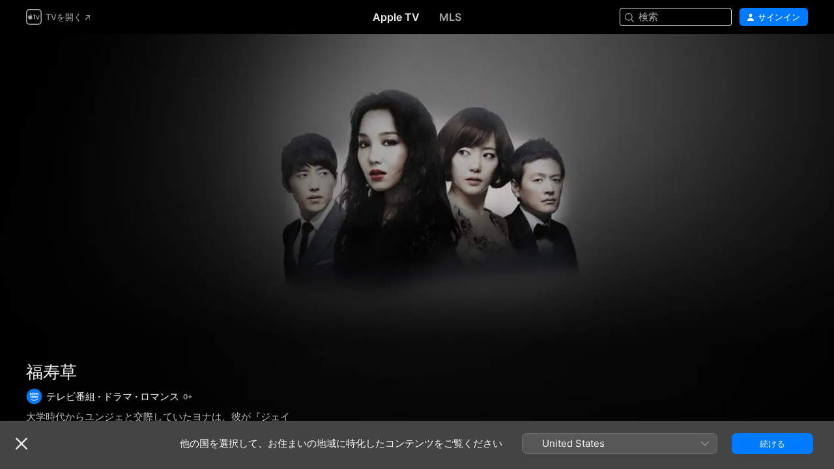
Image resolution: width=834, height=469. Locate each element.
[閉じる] (21, 443)
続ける (772, 443)
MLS (450, 16)
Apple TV (396, 16)
